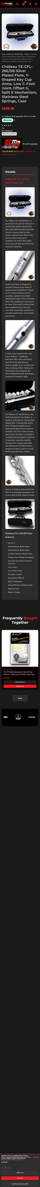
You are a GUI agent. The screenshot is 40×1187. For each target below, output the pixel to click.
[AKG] (14, 717)
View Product (20, 682)
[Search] (17, 4)
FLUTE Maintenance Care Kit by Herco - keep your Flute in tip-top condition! (19, 674)
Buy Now (20, 1178)
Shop (3, 54)
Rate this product (9, 134)
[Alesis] (27, 717)
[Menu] (36, 4)
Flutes (27, 54)
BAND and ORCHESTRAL (15, 54)
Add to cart (20, 1173)
